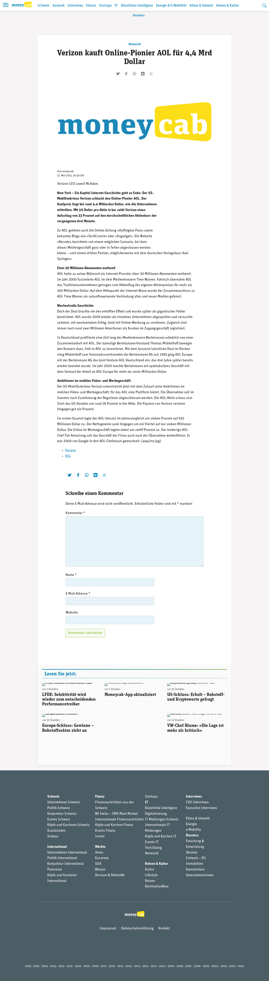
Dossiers (139, 15)
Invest (100, 836)
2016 (112, 966)
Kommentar (75, 513)
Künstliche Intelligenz (137, 5)
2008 (179, 966)
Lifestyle (151, 875)
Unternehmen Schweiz (63, 802)
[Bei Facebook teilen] (126, 74)
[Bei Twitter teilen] (118, 74)
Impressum (107, 928)
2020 (78, 966)
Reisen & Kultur (227, 5)
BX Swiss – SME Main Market (116, 814)
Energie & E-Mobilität (171, 5)
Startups (105, 5)
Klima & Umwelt (201, 5)
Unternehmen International (67, 853)
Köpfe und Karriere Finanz (114, 825)
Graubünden (56, 831)
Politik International (62, 858)
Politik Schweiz (58, 808)
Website (72, 613)
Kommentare (195, 869)
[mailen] (151, 74)
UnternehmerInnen (199, 875)
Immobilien (194, 864)
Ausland (58, 5)
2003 (223, 966)
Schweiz (43, 5)
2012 (145, 966)
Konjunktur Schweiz (62, 814)
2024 (45, 966)
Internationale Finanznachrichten (119, 819)
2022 (61, 966)
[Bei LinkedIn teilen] (143, 74)
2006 (197, 966)
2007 (188, 966)
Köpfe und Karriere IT (160, 836)
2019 (87, 966)
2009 (171, 966)
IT (116, 5)
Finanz (91, 5)
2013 (137, 966)
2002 (232, 966)
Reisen (150, 881)
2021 (70, 966)
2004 (214, 966)
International (57, 847)
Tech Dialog (153, 848)
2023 (53, 966)
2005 (206, 966)
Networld (135, 44)
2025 (36, 966)
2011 (154, 966)
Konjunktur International (65, 864)
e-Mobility (193, 830)
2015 (120, 966)
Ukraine (191, 853)
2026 (28, 966)
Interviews (75, 5)
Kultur (149, 869)
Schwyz (52, 836)
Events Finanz (105, 831)
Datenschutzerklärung (137, 928)
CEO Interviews (197, 802)
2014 (129, 966)
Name (71, 575)
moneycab (68, 171)
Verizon (70, 450)
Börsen (100, 869)
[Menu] (6, 5)
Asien (99, 853)
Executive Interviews (201, 808)
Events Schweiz (58, 819)
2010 (162, 966)
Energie (191, 824)
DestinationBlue (157, 886)
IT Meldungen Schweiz (161, 819)
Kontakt (164, 928)
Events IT (152, 842)
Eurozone (102, 858)
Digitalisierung (156, 814)
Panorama (54, 869)
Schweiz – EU (196, 858)
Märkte (100, 847)
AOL (68, 456)
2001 (241, 966)
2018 (95, 966)
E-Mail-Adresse (78, 594)
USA (98, 864)
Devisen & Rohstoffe (110, 875)
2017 (104, 966)
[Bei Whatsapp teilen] (134, 74)
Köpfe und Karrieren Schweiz (68, 825)
